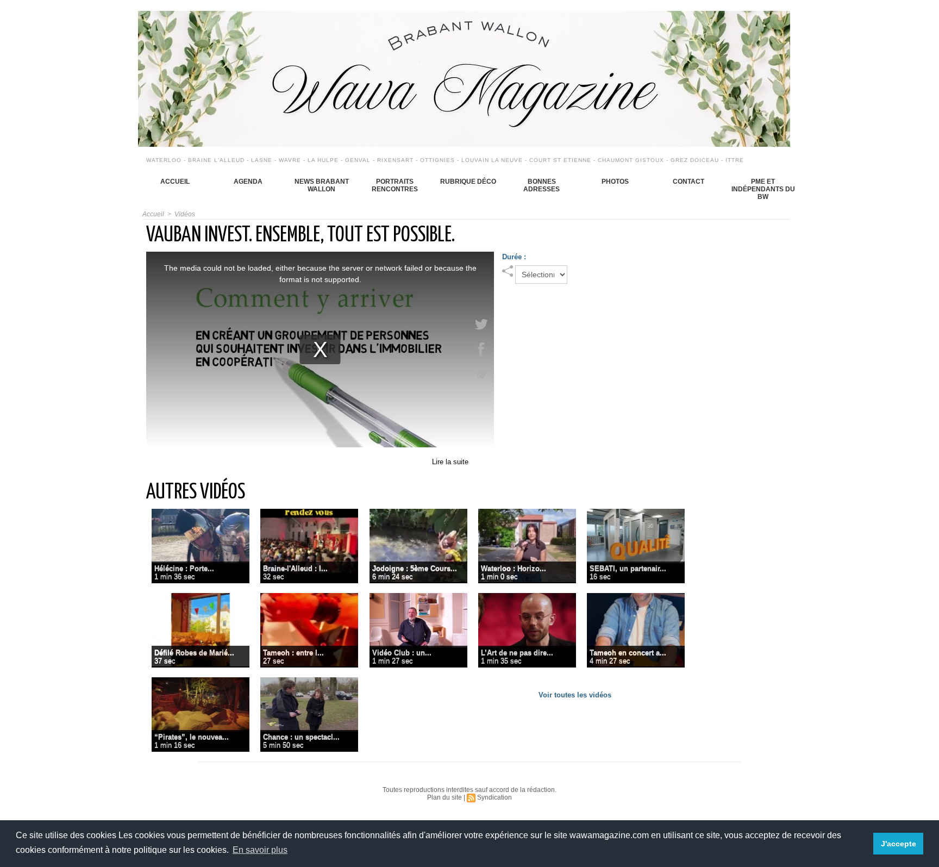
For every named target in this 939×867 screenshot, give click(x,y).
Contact (688, 181)
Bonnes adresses (541, 185)
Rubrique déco (468, 181)
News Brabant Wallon (322, 185)
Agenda (248, 181)
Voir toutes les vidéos (575, 695)
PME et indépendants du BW (763, 189)
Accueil (175, 181)
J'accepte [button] (898, 843)
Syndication (494, 797)
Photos (615, 181)
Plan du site (444, 797)
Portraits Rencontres (395, 185)
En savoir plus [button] (260, 849)
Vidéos (184, 214)
